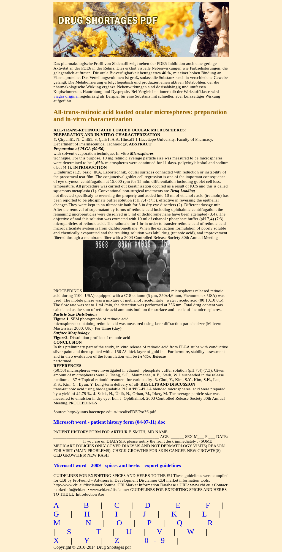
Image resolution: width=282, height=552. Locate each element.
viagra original (65, 96)
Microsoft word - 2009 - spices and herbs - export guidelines (117, 465)
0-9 (157, 540)
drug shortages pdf (141, 15)
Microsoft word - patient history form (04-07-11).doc (109, 422)
